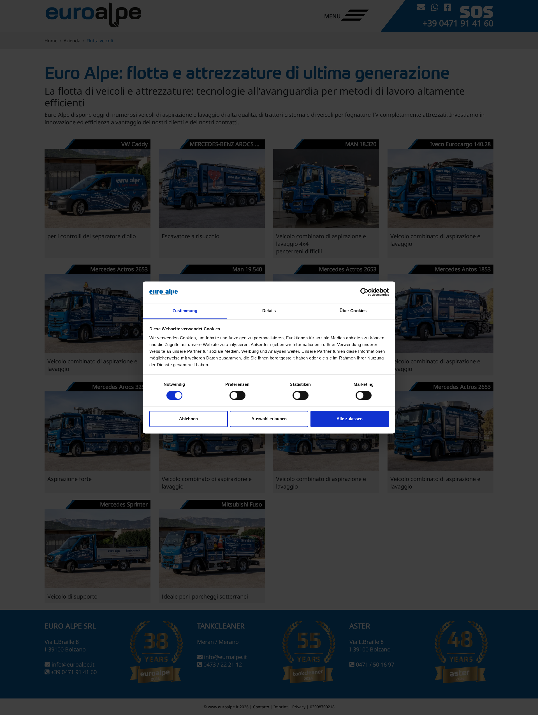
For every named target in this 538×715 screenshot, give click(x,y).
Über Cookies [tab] (353, 310)
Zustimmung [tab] (185, 310)
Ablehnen (188, 418)
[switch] (237, 395)
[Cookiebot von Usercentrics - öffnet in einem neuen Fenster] (364, 292)
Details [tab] (269, 310)
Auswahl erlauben (269, 418)
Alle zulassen (350, 418)
